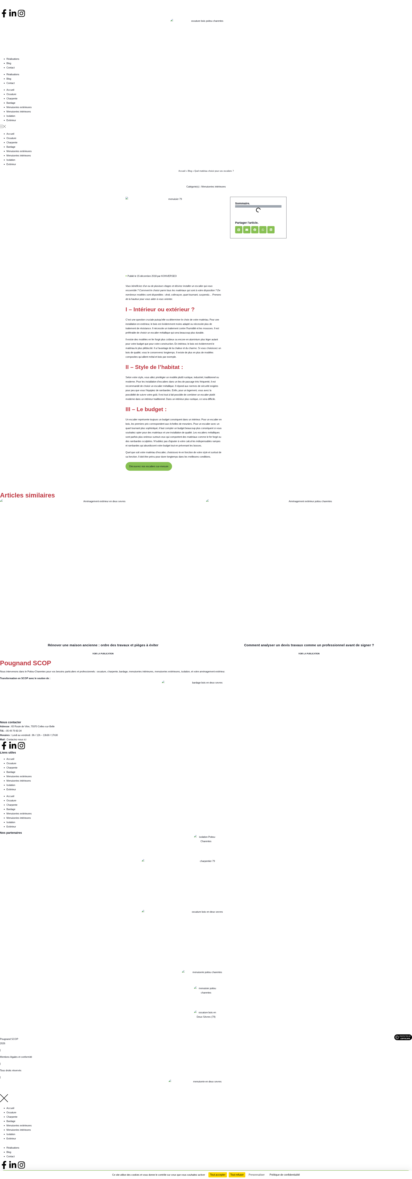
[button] (206, 127)
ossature (101, 671)
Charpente (11, 98)
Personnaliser (257, 1174)
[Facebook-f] (4, 13)
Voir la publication (103, 654)
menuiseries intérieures (141, 671)
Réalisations (12, 58)
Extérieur (11, 120)
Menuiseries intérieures (18, 111)
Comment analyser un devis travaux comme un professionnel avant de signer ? (309, 645)
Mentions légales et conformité (16, 1056)
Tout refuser (237, 1174)
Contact (10, 67)
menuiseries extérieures (167, 671)
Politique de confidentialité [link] (285, 1174)
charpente (112, 671)
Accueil (10, 89)
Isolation (10, 116)
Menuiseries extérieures (19, 107)
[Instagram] (21, 13)
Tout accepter (217, 1174)
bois (155, 324)
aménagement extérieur (212, 671)
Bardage (10, 102)
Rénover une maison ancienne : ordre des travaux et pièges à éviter (103, 645)
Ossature (11, 94)
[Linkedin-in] (13, 13)
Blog (8, 63)
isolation (185, 671)
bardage (123, 671)
